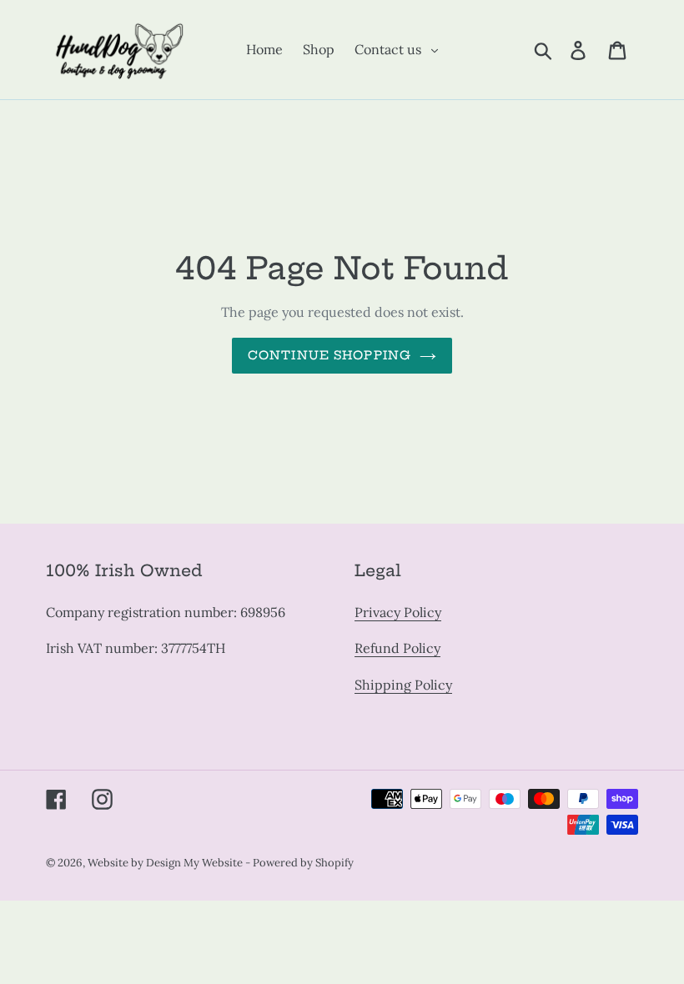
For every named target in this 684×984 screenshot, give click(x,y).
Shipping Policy (403, 684)
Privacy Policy (398, 612)
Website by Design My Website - (170, 863)
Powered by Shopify (303, 863)
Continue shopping (329, 355)
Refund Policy (397, 648)
